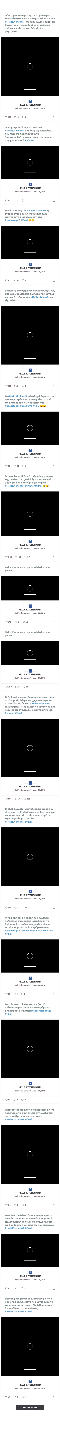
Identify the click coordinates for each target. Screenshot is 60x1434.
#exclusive (26, 405)
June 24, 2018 (39, 613)
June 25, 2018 (39, 377)
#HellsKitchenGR (14, 21)
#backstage (11, 220)
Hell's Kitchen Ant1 (30, 105)
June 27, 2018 (39, 108)
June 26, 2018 (39, 192)
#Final (24, 220)
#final (36, 405)
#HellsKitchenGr (40, 297)
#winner (29, 140)
